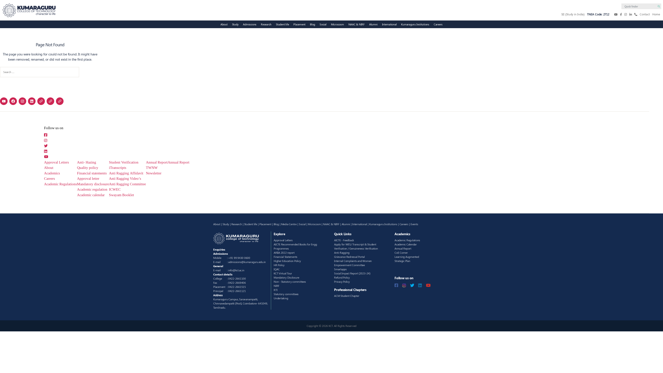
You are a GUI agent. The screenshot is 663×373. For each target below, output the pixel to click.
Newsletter (153, 173)
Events (414, 224)
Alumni (373, 24)
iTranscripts (117, 167)
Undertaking (281, 298)
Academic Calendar (406, 244)
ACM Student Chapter (346, 296)
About (224, 24)
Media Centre (289, 224)
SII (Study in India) (573, 14)
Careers (438, 24)
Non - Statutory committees (290, 281)
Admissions (249, 24)
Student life (282, 24)
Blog (312, 24)
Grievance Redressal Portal (349, 257)
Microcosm (337, 24)
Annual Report (157, 162)
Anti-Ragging (341, 252)
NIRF (276, 286)
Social (323, 24)
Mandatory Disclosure (286, 277)
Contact (645, 14)
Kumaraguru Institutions (415, 24)
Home (656, 14)
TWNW (152, 167)
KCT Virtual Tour (283, 273)
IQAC (277, 269)
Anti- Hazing (86, 162)
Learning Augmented (407, 257)
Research (266, 24)
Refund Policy (342, 277)
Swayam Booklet (121, 195)
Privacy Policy (342, 281)
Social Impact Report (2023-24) (352, 273)
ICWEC (115, 189)
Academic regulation (92, 189)
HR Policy (279, 265)
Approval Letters (56, 162)
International (389, 24)
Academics (52, 173)
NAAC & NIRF (356, 24)
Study (235, 24)
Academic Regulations (60, 184)
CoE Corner (401, 252)
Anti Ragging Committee (127, 184)
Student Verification (123, 162)
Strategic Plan (402, 261)
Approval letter (88, 178)
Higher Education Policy (287, 261)
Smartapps (340, 269)
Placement (299, 24)
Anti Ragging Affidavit (126, 173)
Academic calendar (91, 195)
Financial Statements (285, 257)
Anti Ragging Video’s (125, 178)
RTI (275, 290)
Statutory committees (286, 294)
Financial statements (92, 173)
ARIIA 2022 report (284, 252)
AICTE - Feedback (344, 240)
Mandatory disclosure (93, 184)
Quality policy (87, 167)
